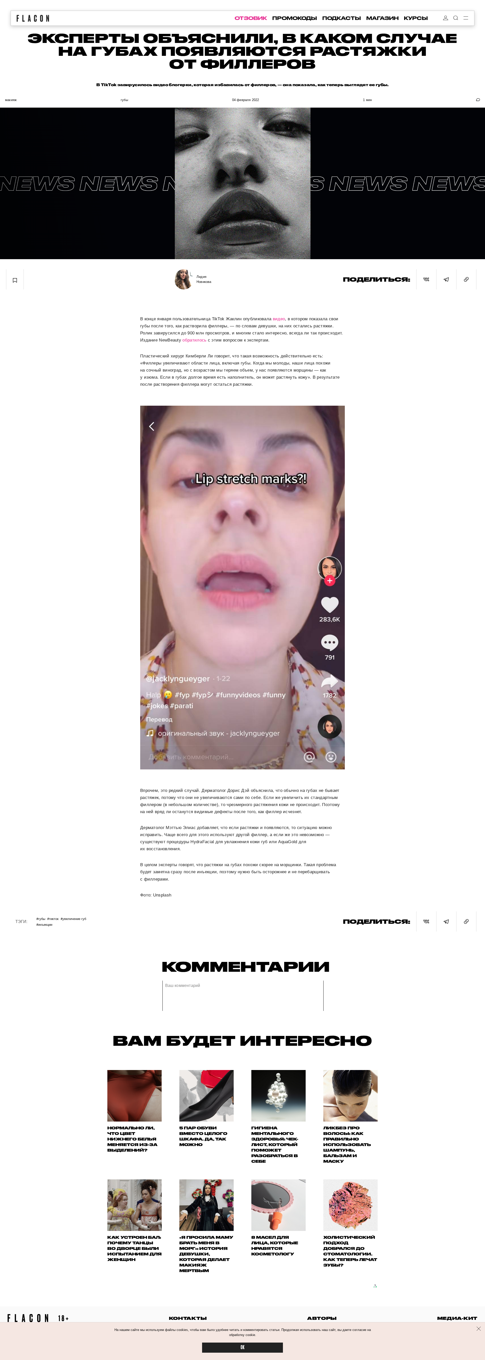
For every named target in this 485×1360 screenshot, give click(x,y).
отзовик (251, 18)
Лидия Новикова (204, 279)
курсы (416, 18)
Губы (124, 100)
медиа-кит (457, 1318)
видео (279, 319)
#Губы (40, 918)
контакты (188, 1318)
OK (242, 1347)
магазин (382, 18)
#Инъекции (44, 924)
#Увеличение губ (73, 918)
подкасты (341, 18)
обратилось (194, 340)
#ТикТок (53, 918)
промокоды (294, 18)
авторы (322, 1318)
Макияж (11, 100)
